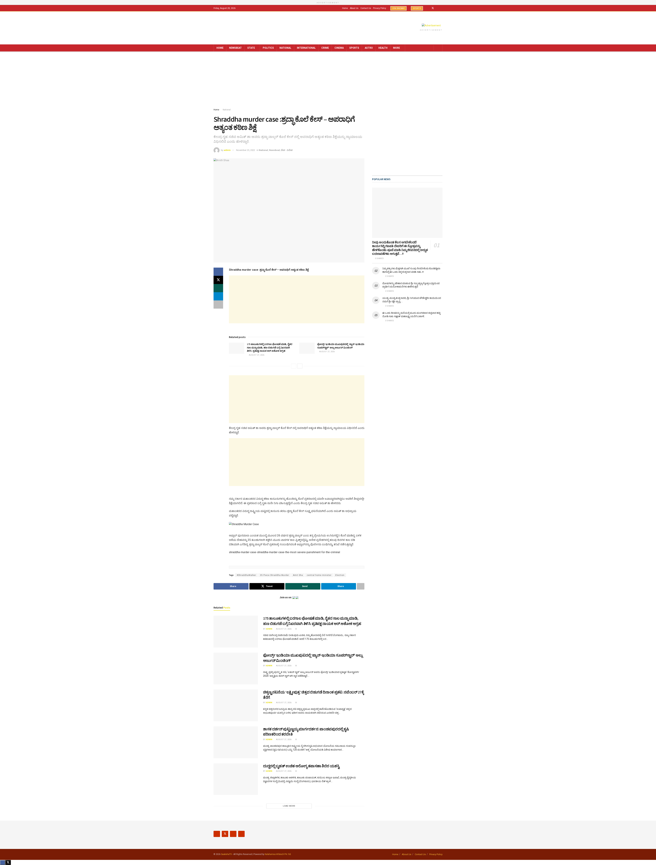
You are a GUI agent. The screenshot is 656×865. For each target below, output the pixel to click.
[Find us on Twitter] (433, 8)
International (306, 47)
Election (339, 575)
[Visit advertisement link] (431, 25)
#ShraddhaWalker (246, 575)
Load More (289, 806)
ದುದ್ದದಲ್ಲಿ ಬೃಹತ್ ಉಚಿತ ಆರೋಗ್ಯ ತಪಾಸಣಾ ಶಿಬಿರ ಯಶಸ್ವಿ (301, 765)
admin (227, 150)
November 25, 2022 (245, 150)
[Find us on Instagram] (437, 8)
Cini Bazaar (398, 8)
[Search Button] (438, 47)
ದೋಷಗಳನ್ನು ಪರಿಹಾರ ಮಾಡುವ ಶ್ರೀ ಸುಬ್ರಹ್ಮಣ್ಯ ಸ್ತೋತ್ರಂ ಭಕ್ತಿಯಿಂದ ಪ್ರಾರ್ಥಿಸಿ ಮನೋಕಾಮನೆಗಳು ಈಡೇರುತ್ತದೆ (411, 285)
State (251, 47)
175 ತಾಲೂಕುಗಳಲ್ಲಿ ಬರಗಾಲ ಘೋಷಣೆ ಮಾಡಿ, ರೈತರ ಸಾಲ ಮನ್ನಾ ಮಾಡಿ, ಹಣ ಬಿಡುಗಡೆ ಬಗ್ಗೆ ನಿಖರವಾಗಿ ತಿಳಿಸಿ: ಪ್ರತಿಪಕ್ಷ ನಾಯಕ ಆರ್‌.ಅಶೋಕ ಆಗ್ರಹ (269, 347)
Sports (417, 8)
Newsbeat (235, 47)
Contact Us (365, 8)
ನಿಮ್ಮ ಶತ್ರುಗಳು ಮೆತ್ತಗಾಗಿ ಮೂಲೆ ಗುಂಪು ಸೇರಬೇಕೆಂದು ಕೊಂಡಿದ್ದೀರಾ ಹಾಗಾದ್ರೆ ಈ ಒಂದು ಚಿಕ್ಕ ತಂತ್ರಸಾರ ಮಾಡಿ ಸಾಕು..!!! (411, 270)
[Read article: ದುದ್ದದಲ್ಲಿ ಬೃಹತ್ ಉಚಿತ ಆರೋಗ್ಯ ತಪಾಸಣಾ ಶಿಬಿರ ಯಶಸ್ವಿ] (236, 779)
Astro (369, 47)
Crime (325, 47)
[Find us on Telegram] (441, 8)
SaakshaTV (226, 854)
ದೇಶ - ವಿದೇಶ (286, 150)
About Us (354, 8)
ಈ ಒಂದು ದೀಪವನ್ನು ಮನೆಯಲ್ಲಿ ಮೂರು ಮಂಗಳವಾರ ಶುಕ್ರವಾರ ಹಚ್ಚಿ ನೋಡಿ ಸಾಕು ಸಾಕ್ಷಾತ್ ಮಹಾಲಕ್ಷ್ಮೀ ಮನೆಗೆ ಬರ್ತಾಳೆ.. (411, 314)
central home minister (319, 575)
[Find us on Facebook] (428, 8)
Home (345, 8)
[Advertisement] (328, 80)
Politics (268, 47)
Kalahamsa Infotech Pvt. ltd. (278, 854)
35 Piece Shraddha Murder (274, 575)
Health (382, 47)
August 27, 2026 (256, 355)
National (285, 47)
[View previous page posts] (293, 366)
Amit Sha (298, 575)
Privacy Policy (379, 8)
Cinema (339, 47)
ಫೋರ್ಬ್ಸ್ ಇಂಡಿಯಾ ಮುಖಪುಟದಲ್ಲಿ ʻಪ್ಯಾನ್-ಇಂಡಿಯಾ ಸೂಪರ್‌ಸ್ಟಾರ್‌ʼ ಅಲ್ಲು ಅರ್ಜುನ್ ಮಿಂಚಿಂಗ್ (340, 346)
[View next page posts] (299, 366)
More (396, 47)
